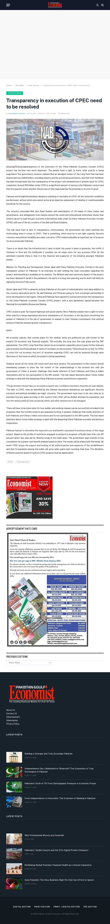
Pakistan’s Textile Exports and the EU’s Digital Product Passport (56, 850)
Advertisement (13, 717)
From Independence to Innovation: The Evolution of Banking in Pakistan (60, 798)
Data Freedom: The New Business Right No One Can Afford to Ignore (59, 880)
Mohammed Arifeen (17, 113)
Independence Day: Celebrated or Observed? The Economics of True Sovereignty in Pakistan (59, 770)
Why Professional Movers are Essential (44, 835)
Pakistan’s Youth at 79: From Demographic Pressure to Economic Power (60, 783)
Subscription (12, 720)
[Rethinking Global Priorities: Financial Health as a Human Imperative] (14, 868)
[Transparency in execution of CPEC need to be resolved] (55, 139)
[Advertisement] (55, 54)
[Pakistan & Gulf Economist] (55, 5)
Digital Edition (22, 907)
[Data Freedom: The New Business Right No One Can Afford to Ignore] (14, 883)
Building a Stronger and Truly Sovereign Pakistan (48, 753)
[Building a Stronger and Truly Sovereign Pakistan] (14, 757)
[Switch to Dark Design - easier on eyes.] (97, 5)
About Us (10, 710)
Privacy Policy (12, 724)
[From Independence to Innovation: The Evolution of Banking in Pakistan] (14, 801)
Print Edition (42, 907)
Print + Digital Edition (67, 907)
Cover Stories (14, 93)
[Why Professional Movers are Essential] (14, 838)
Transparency (22, 462)
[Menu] (8, 5)
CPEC (10, 462)
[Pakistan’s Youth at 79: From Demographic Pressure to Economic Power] (14, 787)
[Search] (102, 5)
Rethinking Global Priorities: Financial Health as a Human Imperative (58, 865)
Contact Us (11, 713)
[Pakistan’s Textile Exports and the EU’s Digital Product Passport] (14, 853)
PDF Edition (90, 907)
